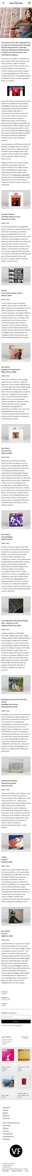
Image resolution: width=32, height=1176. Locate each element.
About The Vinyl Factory (11, 1123)
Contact (27, 1170)
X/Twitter (6, 1118)
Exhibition (6, 1139)
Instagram (6, 1107)
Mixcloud (6, 1116)
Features (6, 1131)
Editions (6, 1128)
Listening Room (8, 1136)
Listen (3, 223)
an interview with (21, 175)
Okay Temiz (18, 579)
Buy (8, 223)
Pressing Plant (8, 1134)
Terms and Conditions (17, 1170)
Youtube (6, 1110)
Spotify (5, 1113)
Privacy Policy (5, 1170)
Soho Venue (7, 1125)
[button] (5, 3)
